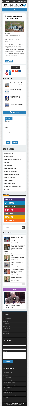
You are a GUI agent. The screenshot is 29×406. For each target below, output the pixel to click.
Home (3, 1)
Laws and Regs (9, 203)
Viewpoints (8, 199)
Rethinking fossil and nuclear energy (17, 278)
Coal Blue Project (8, 165)
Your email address (7, 347)
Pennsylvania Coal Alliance (10, 171)
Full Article (9, 61)
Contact (13, 1)
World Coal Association (9, 177)
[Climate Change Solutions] (14, 5)
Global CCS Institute (8, 156)
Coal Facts (6, 189)
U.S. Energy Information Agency (11, 174)
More (23, 284)
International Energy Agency (10, 168)
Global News (9, 210)
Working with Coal (8, 180)
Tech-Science (8, 39)
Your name (7, 121)
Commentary (6, 323)
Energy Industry (10, 206)
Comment (7, 132)
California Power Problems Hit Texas (17, 263)
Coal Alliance (7, 162)
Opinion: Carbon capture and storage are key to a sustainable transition (17, 238)
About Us (8, 1)
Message (5, 351)
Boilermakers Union (8, 153)
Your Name (5, 344)
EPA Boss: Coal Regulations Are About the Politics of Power (14, 306)
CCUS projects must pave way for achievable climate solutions (17, 256)
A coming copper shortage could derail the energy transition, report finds (17, 271)
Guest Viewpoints (7, 318)
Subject (6, 127)
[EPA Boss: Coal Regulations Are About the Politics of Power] (15, 303)
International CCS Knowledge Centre (12, 159)
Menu (14, 10)
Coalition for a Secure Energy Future (12, 186)
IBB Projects (9, 217)
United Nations (9, 220)
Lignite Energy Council (9, 183)
